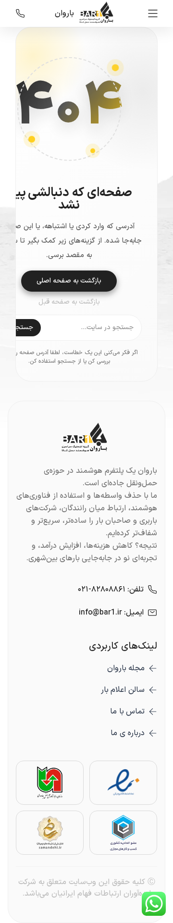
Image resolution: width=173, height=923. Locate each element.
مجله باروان (126, 668)
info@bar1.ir (100, 612)
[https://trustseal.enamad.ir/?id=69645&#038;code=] (123, 782)
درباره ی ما (128, 733)
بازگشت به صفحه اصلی (69, 281)
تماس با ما (127, 711)
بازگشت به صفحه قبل (69, 302)
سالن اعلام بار (123, 690)
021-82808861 (101, 589)
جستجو (22, 327)
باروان (64, 13)
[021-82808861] (20, 13)
